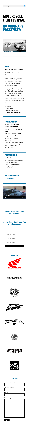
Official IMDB (8, 181)
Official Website (9, 178)
